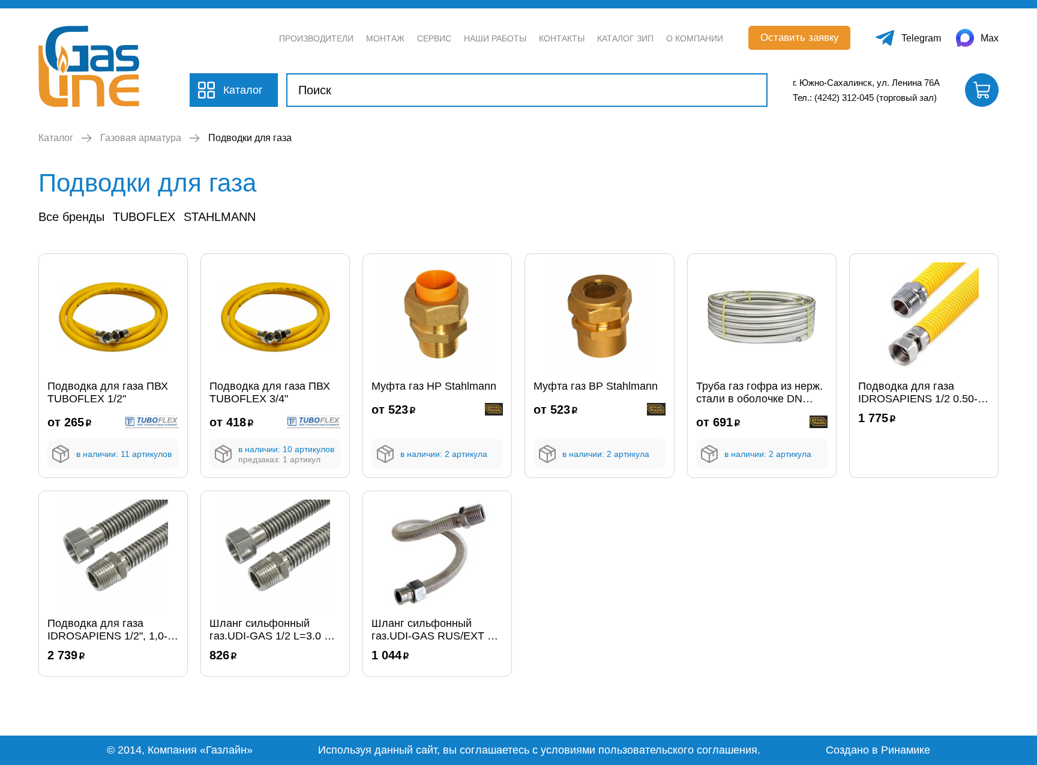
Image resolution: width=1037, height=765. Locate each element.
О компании (694, 38)
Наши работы (495, 38)
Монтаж (385, 38)
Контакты (562, 38)
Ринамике (905, 750)
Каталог (55, 137)
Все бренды (71, 216)
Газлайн (226, 750)
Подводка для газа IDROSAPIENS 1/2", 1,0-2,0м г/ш (107, 630)
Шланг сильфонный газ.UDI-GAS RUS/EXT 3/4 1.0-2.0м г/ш (436, 630)
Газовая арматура (140, 137)
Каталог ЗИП (625, 38)
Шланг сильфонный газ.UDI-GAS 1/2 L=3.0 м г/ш (270, 630)
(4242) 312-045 (844, 97)
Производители (316, 38)
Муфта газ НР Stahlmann (433, 386)
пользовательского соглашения (677, 750)
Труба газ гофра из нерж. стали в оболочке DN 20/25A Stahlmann (759, 392)
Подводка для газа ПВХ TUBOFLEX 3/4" (269, 392)
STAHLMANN (220, 216)
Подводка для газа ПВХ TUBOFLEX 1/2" (107, 392)
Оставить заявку (799, 37)
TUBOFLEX (144, 216)
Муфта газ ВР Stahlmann (596, 386)
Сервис (434, 38)
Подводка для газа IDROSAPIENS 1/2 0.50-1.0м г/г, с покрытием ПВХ (922, 392)
